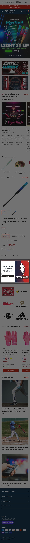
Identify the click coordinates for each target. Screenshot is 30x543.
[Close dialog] (28, 261)
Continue (7, 276)
